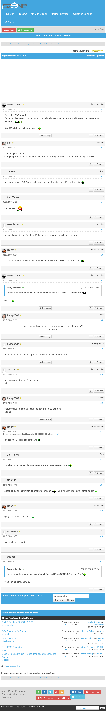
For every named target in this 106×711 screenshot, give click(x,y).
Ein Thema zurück (14, 595)
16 (66, 640)
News (24, 14)
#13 (101, 460)
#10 (101, 374)
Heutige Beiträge (83, 14)
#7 (102, 280)
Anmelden (9, 30)
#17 (101, 562)
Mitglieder (78, 697)
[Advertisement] (53, 81)
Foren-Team (93, 692)
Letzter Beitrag (94, 622)
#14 (101, 485)
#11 (101, 403)
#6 (102, 255)
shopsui (5, 634)
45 (66, 650)
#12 (101, 432)
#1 (102, 110)
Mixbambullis (7, 625)
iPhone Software (44, 44)
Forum (11, 14)
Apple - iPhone (32, 44)
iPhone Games (57, 44)
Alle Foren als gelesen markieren (54, 698)
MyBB (41, 707)
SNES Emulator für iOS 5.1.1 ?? (17, 622)
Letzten (48, 35)
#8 (102, 320)
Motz (4, 650)
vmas (101, 631)
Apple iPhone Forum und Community (13, 44)
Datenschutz (7, 697)
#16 (101, 536)
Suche (10, 22)
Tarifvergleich (40, 14)
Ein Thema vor (32, 595)
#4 (102, 202)
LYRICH (100, 647)
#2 (102, 148)
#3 (102, 176)
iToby (56, 434)
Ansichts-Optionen (95, 56)
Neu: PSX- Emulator (12, 647)
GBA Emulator (9, 638)
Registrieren (26, 30)
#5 (102, 229)
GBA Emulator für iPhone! (14, 631)
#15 (101, 511)
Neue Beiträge (61, 14)
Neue (38, 35)
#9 (102, 349)
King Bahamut (8, 641)
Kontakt (77, 692)
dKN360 (5, 660)
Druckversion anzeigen (12, 666)
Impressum (19, 694)
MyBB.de (24, 707)
